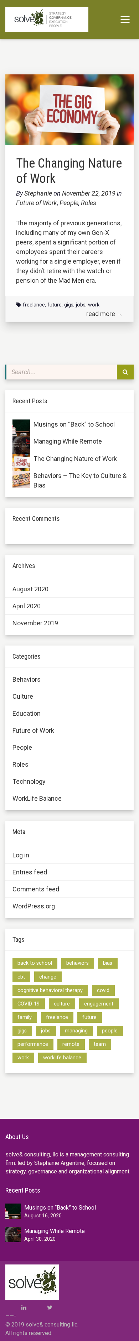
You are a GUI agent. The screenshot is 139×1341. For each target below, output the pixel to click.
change (47, 977)
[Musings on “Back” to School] (21, 428)
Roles (88, 203)
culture (62, 1004)
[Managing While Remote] (21, 445)
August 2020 (30, 589)
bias (107, 963)
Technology (29, 781)
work (93, 305)
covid (103, 990)
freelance (34, 305)
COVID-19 (28, 1004)
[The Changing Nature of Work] (21, 462)
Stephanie (38, 193)
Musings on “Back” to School (74, 424)
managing (76, 1031)
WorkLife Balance (37, 798)
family (24, 1017)
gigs (68, 305)
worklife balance (62, 1058)
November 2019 (35, 623)
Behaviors (26, 679)
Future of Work (36, 203)
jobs (81, 305)
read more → (104, 313)
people (110, 1031)
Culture (22, 696)
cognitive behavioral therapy (50, 990)
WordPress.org (33, 906)
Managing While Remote (68, 441)
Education (26, 713)
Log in (20, 855)
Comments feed (35, 889)
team (100, 1044)
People (69, 203)
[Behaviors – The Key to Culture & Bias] (21, 479)
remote (70, 1044)
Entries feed (29, 872)
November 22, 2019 (89, 193)
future (54, 305)
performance (32, 1044)
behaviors (77, 963)
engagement (98, 1004)
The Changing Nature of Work (75, 458)
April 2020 (26, 606)
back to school (34, 963)
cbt (21, 977)
